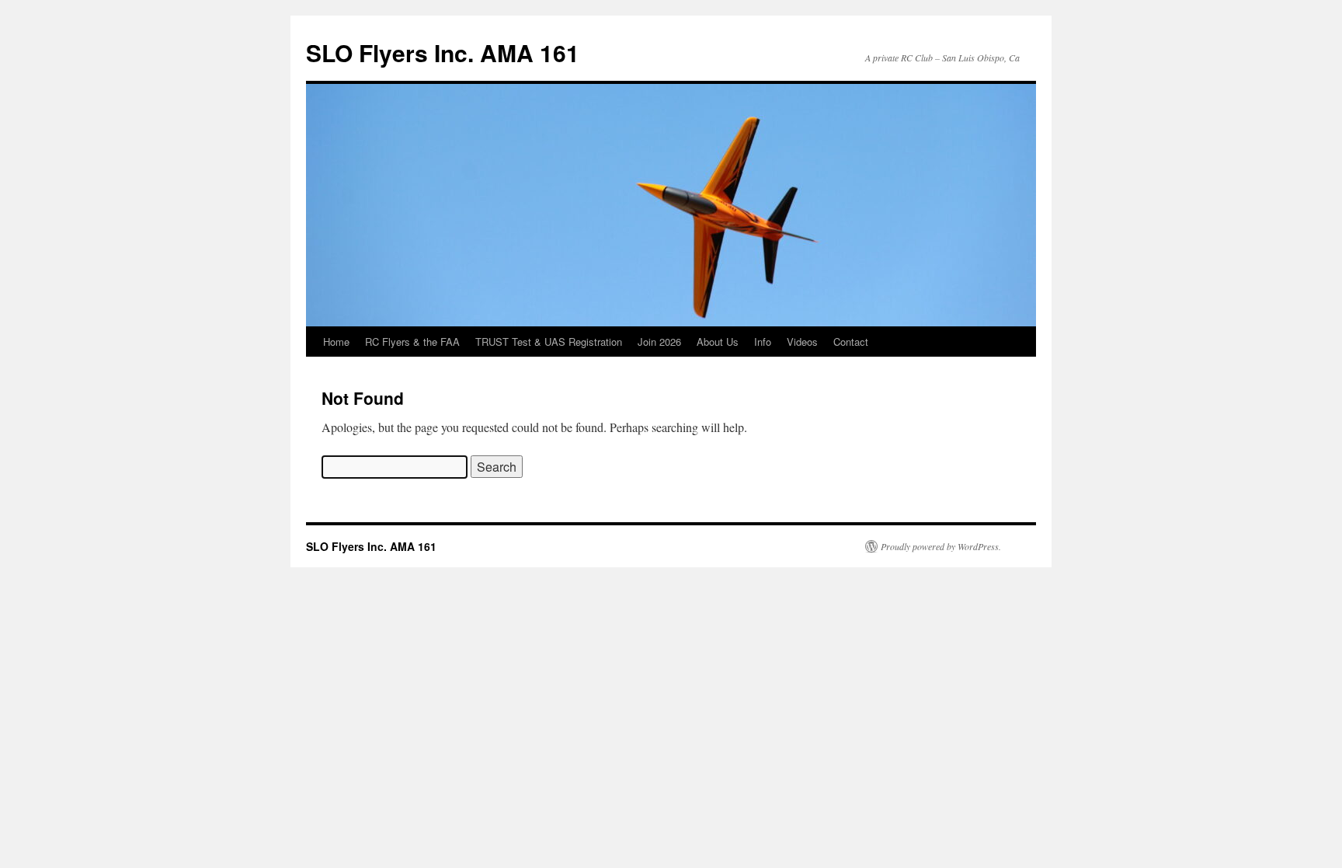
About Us (718, 341)
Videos (802, 341)
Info (762, 341)
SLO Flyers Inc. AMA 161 (442, 52)
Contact (850, 341)
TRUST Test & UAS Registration (548, 341)
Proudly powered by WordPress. (941, 546)
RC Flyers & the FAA (412, 341)
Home (336, 341)
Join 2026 (659, 341)
